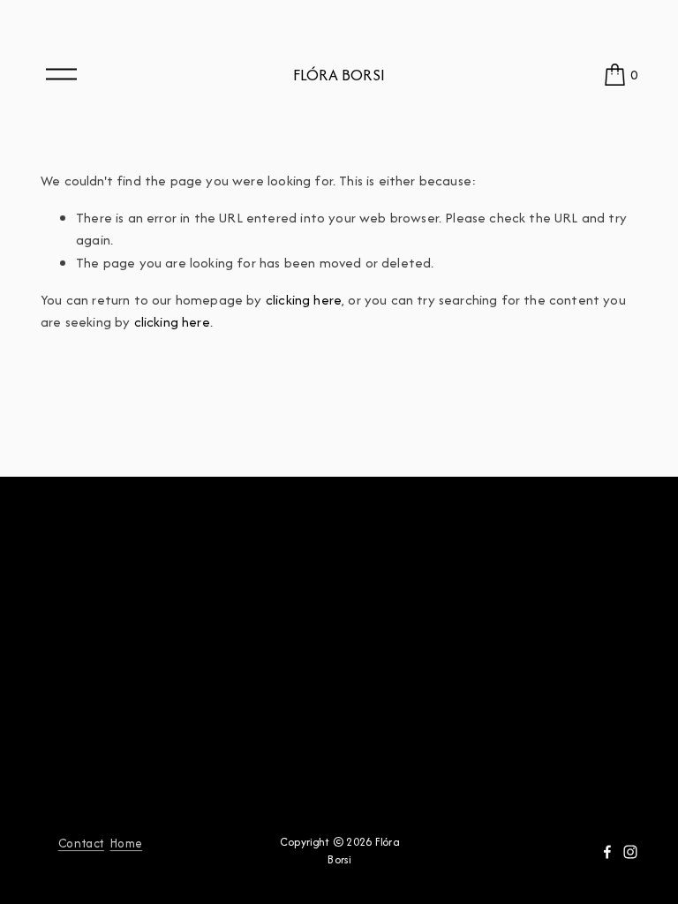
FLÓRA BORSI (339, 75)
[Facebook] (607, 852)
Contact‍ (81, 843)
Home (126, 843)
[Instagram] (630, 852)
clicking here (304, 300)
